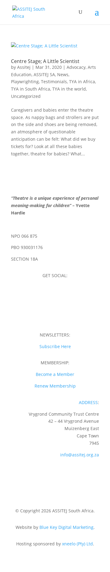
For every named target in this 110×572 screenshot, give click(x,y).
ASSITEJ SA (44, 74)
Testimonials (54, 81)
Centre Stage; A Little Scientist (45, 61)
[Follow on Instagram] (55, 293)
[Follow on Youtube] (49, 315)
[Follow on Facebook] (43, 293)
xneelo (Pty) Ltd (77, 544)
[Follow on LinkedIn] (61, 315)
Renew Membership (55, 386)
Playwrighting (25, 81)
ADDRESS (88, 402)
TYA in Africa (82, 81)
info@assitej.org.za (79, 455)
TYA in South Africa (30, 89)
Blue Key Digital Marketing (66, 527)
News (62, 74)
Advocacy (76, 67)
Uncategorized (26, 96)
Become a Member (55, 374)
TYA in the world (69, 89)
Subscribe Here (55, 346)
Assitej (24, 67)
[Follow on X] (67, 293)
